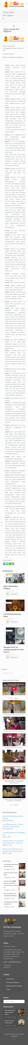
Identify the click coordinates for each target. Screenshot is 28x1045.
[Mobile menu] (26, 3)
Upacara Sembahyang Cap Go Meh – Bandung (13, 817)
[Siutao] (14, 4)
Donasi (8, 989)
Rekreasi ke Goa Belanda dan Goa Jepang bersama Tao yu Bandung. (12, 850)
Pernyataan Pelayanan (12, 982)
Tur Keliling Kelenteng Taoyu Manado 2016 (14, 834)
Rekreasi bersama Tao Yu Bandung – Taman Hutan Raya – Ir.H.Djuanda (13, 842)
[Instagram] (15, 1039)
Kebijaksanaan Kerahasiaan (14, 986)
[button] (16, 698)
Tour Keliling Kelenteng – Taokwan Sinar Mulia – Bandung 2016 (13, 825)
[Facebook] (13, 1039)
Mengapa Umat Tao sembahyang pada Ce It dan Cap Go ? (14, 649)
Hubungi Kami (10, 979)
